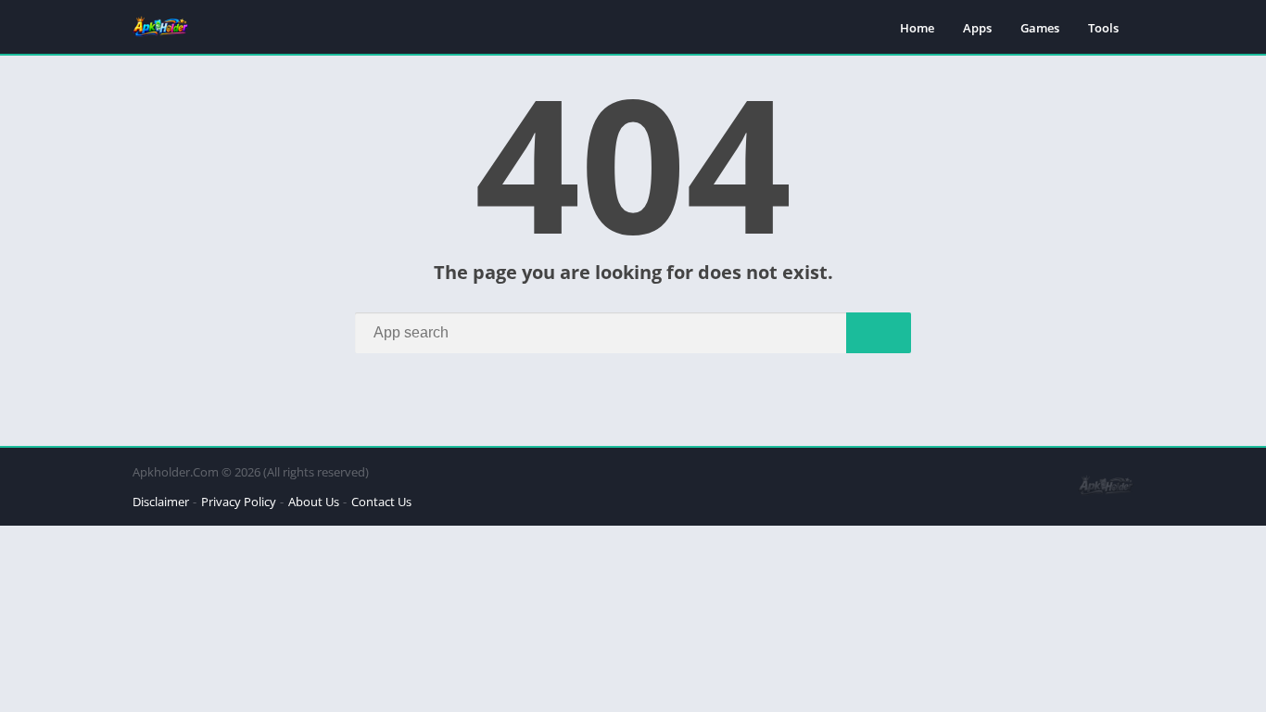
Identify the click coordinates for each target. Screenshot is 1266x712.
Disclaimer (161, 501)
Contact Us (381, 501)
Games (1039, 27)
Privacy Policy (238, 501)
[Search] (878, 332)
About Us (313, 501)
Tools (1103, 27)
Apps (977, 27)
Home (917, 27)
